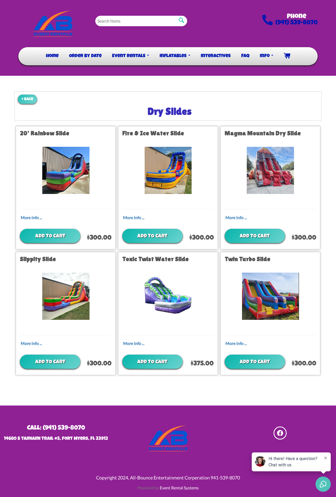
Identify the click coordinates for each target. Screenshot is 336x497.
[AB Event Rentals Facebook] (280, 433)
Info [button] (265, 56)
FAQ (245, 56)
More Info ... (31, 217)
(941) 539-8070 (296, 23)
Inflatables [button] (174, 56)
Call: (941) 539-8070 (56, 428)
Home (52, 56)
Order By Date (85, 56)
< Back (27, 99)
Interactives (216, 56)
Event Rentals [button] (129, 56)
